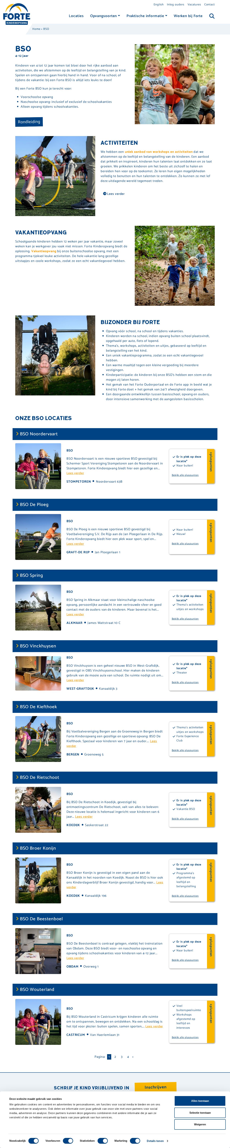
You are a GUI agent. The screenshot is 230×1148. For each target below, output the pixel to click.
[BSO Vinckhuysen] (38, 673)
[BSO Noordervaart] (38, 466)
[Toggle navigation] (212, 16)
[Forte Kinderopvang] (16, 14)
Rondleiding (29, 121)
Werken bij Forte (188, 16)
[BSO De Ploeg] (38, 536)
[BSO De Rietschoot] (38, 809)
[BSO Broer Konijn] (38, 880)
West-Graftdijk (80, 688)
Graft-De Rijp (78, 552)
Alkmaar (74, 623)
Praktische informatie (145, 16)
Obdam (72, 966)
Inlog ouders (175, 4)
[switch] (68, 1141)
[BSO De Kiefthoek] (38, 739)
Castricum (75, 1035)
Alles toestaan (200, 1100)
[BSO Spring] (38, 607)
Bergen (72, 754)
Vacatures (194, 4)
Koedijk (73, 825)
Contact (209, 4)
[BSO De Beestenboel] (38, 951)
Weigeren (200, 1124)
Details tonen (155, 1140)
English (159, 4)
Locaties (76, 16)
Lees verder (115, 194)
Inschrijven (156, 1087)
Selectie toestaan (200, 1112)
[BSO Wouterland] (38, 1021)
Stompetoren (78, 481)
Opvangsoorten (103, 16)
